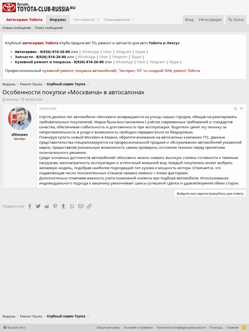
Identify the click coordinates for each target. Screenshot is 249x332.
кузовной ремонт (57, 70)
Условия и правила (138, 327)
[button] (98, 19)
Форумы (58, 19)
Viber (107, 51)
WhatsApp (91, 51)
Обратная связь (108, 327)
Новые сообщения (16, 28)
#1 (242, 108)
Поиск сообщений (49, 28)
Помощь (216, 327)
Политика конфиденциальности (181, 327)
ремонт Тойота (187, 70)
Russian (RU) (16, 327)
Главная (232, 327)
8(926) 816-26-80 (55, 51)
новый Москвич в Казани (94, 137)
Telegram (124, 51)
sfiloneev (12, 99)
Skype (140, 51)
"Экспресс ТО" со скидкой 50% (145, 70)
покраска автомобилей (95, 70)
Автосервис (26, 51)
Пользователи (117, 19)
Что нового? (84, 19)
